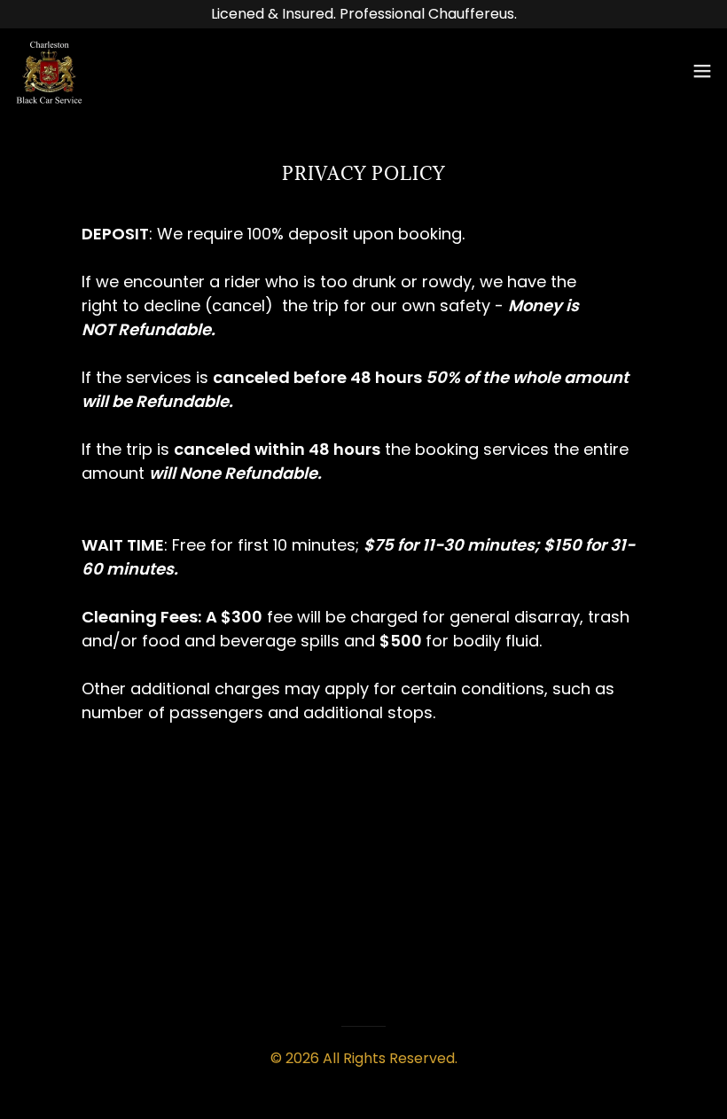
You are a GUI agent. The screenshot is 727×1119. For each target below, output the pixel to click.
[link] (49, 70)
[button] (702, 71)
